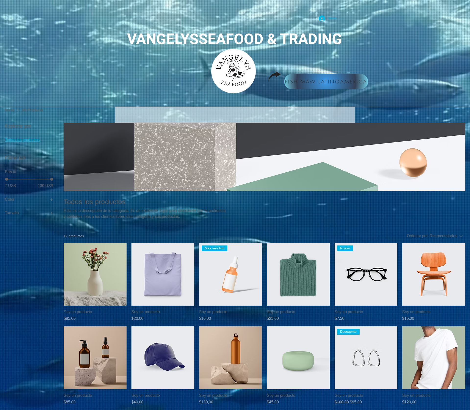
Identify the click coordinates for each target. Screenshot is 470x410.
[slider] (7, 179)
